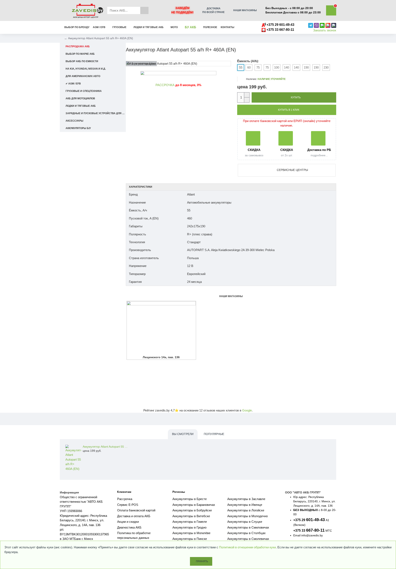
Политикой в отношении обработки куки (247, 547)
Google (247, 410)
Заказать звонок (324, 30)
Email (297, 535)
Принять (202, 561)
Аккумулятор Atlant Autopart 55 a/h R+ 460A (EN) (105, 446)
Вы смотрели (182, 434)
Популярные (214, 434)
